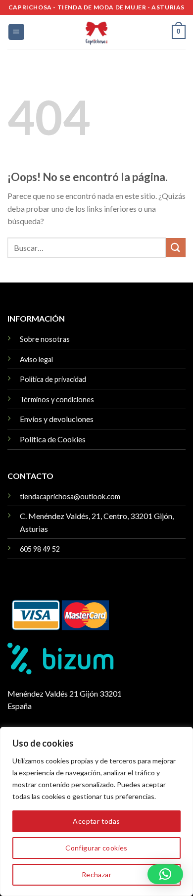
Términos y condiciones (57, 399)
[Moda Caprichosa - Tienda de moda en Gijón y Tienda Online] (96, 32)
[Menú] (16, 32)
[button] (165, 874)
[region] (96, 811)
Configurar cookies (96, 848)
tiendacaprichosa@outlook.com (70, 496)
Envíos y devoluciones (57, 419)
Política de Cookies (53, 439)
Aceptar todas (96, 821)
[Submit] (176, 247)
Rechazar (96, 874)
